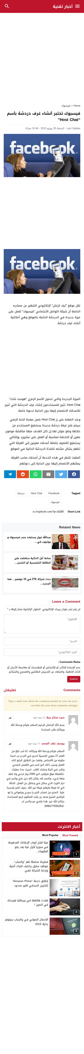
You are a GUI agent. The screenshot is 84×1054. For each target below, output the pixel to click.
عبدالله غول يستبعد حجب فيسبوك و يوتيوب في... (29, 539)
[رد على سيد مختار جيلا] (10, 718)
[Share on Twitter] (61, 474)
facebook (54, 493)
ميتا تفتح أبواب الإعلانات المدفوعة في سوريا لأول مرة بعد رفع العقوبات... (28, 847)
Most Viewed (70, 835)
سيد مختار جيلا (55, 717)
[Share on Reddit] (23, 474)
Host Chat (36, 493)
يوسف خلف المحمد (52, 743)
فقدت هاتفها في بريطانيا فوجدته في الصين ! (27, 902)
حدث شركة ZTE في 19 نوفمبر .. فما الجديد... (29, 581)
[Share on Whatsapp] (36, 474)
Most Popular (50, 835)
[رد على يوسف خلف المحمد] (10, 744)
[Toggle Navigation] (78, 6)
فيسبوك (65, 105)
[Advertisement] (42, 56)
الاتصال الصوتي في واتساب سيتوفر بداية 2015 (26, 922)
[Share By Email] (48, 474)
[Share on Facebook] (74, 474)
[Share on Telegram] (10, 474)
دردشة (21, 493)
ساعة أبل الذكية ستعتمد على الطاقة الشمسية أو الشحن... (32, 560)
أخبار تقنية (63, 6)
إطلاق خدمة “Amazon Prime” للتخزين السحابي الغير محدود (30, 883)
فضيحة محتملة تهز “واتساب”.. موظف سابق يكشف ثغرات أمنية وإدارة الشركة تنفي (28, 866)
